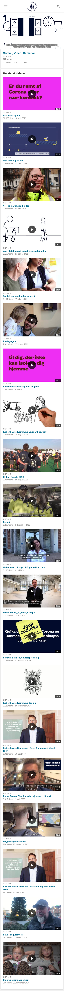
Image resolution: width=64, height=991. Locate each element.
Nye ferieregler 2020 (13, 160)
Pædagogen (9, 341)
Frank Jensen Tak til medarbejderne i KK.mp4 (27, 796)
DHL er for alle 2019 (13, 477)
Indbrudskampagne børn (16, 980)
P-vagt (6, 522)
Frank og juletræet (13, 934)
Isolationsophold (12, 115)
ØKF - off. (7, 57)
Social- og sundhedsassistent (19, 296)
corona (24, 62)
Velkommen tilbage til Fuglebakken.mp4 (24, 567)
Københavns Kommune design (19, 703)
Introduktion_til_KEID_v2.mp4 (19, 612)
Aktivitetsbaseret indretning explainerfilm (25, 251)
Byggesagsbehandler (14, 841)
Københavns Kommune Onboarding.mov (24, 432)
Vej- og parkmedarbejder (16, 206)
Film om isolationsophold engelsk (21, 386)
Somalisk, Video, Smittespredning (21, 657)
